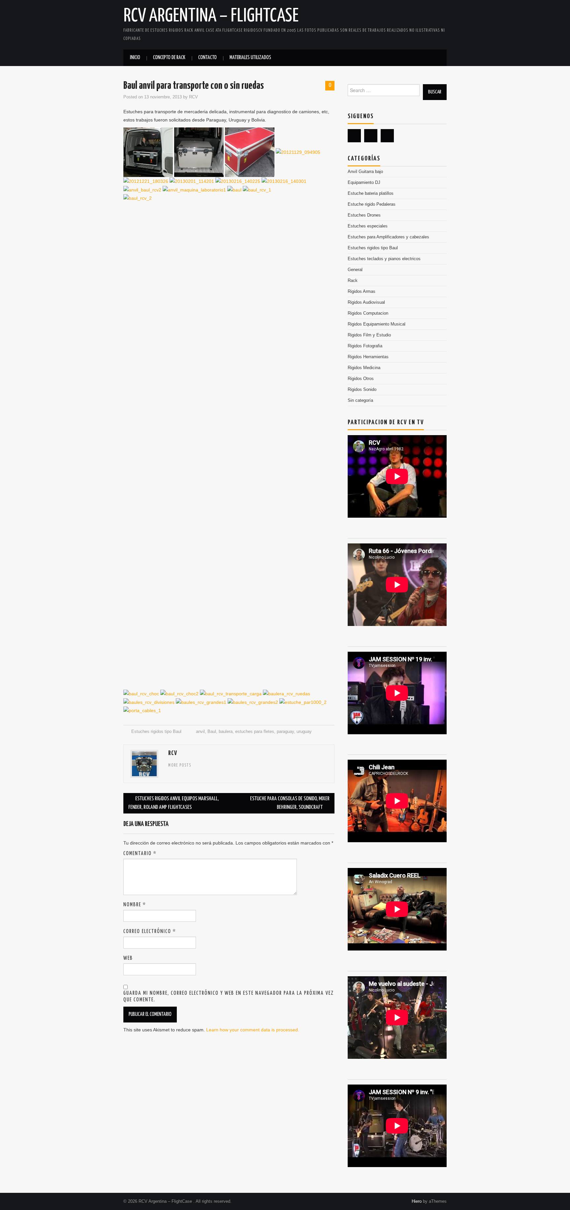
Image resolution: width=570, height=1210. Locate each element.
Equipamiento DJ (364, 182)
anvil (200, 731)
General (355, 269)
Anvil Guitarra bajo (365, 171)
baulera (226, 731)
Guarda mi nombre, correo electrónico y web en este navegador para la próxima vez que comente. (228, 996)
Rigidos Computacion (368, 313)
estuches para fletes (254, 731)
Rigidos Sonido (362, 389)
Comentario (140, 853)
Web (128, 958)
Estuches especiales (368, 226)
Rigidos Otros (361, 378)
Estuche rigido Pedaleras (372, 204)
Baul (211, 731)
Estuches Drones (364, 215)
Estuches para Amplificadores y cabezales (388, 237)
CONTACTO (207, 57)
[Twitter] (354, 135)
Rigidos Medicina (364, 367)
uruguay (304, 731)
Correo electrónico (149, 931)
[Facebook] (370, 135)
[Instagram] (387, 135)
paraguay (285, 731)
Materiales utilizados (250, 57)
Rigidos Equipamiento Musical (376, 324)
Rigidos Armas (361, 291)
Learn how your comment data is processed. (252, 1029)
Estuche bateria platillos (371, 193)
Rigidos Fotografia (365, 346)
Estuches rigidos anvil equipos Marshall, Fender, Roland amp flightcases (173, 803)
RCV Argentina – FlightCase (211, 16)
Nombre (134, 904)
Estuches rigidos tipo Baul (156, 731)
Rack (353, 280)
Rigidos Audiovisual (366, 302)
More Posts (179, 766)
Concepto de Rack (169, 57)
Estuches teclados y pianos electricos (384, 259)
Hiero (417, 1201)
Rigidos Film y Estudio (369, 335)
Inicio (135, 57)
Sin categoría (360, 400)
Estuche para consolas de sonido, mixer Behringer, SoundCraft (290, 803)
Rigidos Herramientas (368, 357)
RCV (193, 97)
